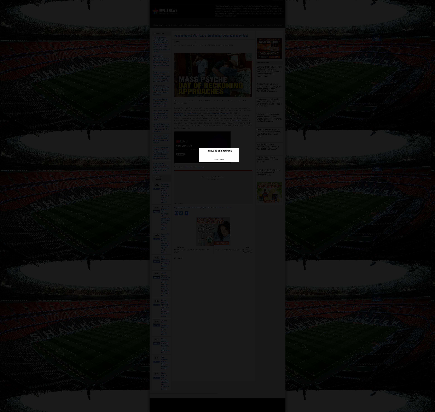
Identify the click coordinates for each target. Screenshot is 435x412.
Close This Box (219, 159)
